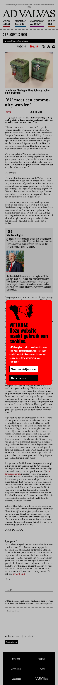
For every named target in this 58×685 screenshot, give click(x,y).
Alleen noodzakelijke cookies (23, 369)
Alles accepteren (18, 378)
